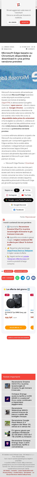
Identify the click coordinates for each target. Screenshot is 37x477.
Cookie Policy (18, 472)
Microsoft (8, 271)
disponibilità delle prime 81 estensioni (18, 118)
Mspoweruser (30, 217)
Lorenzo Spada (8, 47)
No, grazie (12, 22)
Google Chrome (16, 108)
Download (29, 163)
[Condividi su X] (28, 278)
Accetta (25, 22)
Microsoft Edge (21, 271)
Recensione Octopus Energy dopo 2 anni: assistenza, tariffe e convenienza (21, 444)
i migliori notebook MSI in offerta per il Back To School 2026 (20, 242)
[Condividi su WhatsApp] (17, 278)
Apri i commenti (7, 278)
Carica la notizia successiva (18, 337)
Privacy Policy (7, 472)
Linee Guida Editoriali (25, 470)
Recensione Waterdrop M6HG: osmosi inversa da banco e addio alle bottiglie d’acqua (20, 412)
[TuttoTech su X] (17, 190)
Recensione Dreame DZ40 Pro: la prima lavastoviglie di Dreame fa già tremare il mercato (22, 386)
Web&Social (7, 49)
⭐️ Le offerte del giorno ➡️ (16, 289)
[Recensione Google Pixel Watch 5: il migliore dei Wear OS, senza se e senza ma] (7, 423)
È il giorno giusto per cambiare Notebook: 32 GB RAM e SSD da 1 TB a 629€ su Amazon (22, 433)
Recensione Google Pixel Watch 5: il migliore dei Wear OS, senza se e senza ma (21, 423)
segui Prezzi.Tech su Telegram (20, 251)
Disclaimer (27, 472)
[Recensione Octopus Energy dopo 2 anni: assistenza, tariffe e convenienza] (7, 444)
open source (16, 105)
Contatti (14, 470)
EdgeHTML (6, 103)
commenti (31, 49)
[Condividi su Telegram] (23, 278)
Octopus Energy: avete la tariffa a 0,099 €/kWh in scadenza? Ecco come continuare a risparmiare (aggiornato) (22, 399)
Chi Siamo (6, 470)
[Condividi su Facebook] (33, 278)
